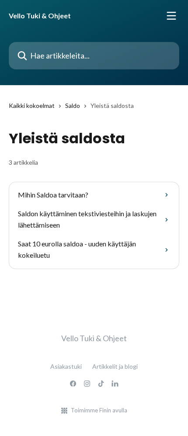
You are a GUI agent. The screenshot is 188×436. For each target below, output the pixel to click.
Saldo (72, 105)
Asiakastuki (66, 366)
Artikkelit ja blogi (115, 366)
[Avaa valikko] (171, 15)
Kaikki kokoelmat (32, 105)
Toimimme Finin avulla (99, 410)
